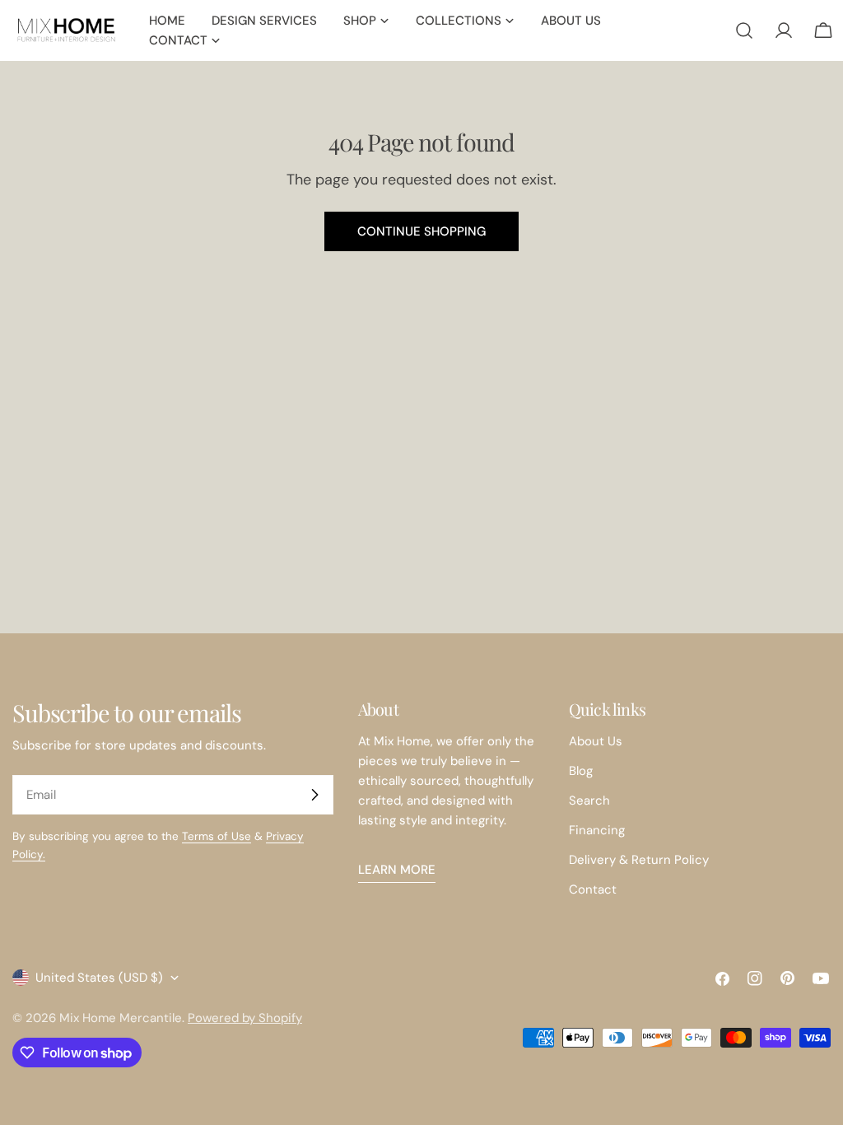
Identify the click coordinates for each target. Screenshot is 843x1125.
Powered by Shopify (245, 1018)
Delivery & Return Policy (639, 860)
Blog (581, 771)
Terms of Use (216, 836)
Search (589, 800)
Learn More (396, 869)
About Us (595, 741)
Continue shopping (421, 231)
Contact (593, 889)
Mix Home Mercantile (120, 1018)
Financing (597, 830)
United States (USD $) (99, 977)
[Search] (744, 30)
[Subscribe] (314, 794)
